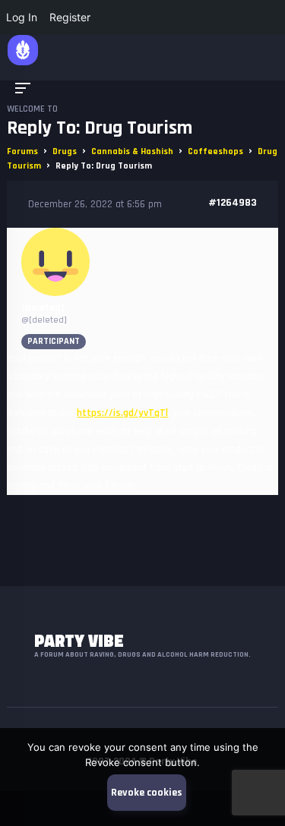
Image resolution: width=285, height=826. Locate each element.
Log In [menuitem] (21, 17)
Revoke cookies (146, 792)
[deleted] (43, 307)
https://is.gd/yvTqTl (122, 413)
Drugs (64, 151)
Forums (22, 151)
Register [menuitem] (69, 17)
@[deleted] (44, 320)
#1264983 (232, 202)
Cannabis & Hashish (132, 151)
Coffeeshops (215, 151)
